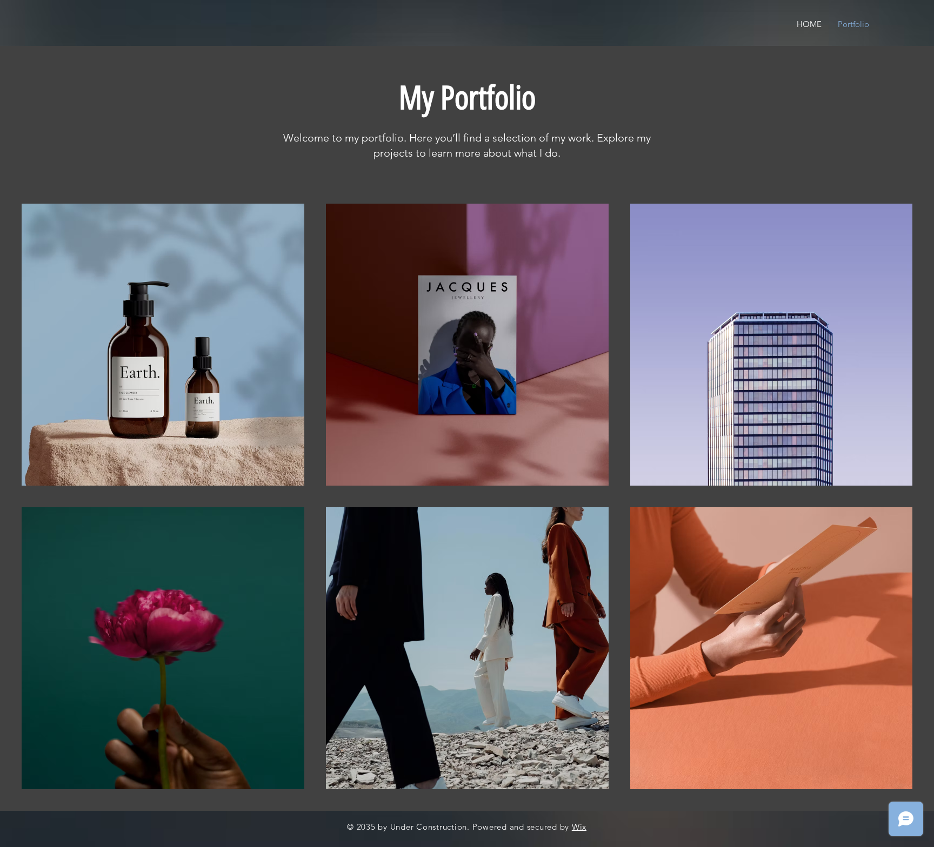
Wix (579, 827)
